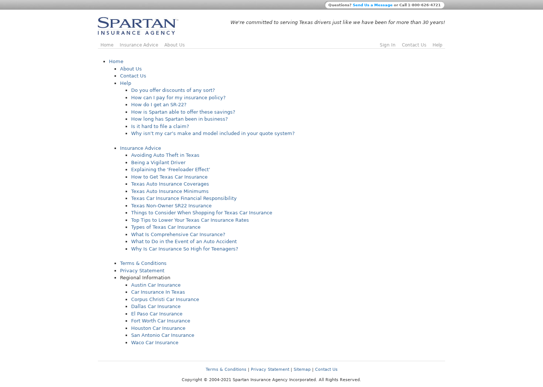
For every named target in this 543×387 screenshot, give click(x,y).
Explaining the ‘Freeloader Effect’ (170, 169)
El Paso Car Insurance (156, 314)
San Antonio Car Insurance (162, 335)
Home (106, 45)
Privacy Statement (142, 270)
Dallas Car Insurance (156, 306)
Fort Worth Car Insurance (160, 321)
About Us (174, 45)
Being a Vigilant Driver (158, 162)
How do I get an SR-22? (159, 104)
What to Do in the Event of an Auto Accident (184, 241)
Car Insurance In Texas (158, 292)
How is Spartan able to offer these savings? (183, 112)
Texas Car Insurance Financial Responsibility (184, 198)
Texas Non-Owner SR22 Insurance (171, 205)
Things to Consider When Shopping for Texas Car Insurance (201, 212)
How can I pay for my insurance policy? (178, 97)
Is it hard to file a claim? (160, 126)
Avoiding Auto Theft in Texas (165, 155)
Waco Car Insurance (154, 342)
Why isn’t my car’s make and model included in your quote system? (213, 133)
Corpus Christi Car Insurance (165, 299)
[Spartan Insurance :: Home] (138, 33)
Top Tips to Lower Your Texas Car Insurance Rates (190, 220)
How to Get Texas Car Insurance (169, 177)
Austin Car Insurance (156, 285)
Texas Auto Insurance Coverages (170, 184)
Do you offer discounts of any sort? (173, 90)
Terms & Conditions (143, 263)
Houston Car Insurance (158, 328)
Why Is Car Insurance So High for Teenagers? (184, 249)
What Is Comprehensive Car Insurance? (178, 234)
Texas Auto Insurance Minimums (170, 191)
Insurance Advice (139, 45)
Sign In (388, 45)
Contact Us (414, 45)
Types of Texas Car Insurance (166, 227)
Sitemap (302, 369)
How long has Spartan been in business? (179, 119)
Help (438, 45)
